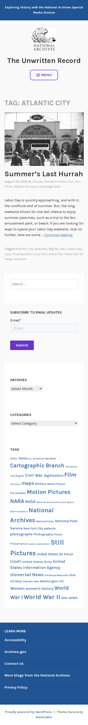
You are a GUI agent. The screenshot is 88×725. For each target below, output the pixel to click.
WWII (73, 598)
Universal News (27, 574)
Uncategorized (49, 186)
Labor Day (74, 249)
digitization (53, 475)
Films (62, 182)
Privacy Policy (16, 687)
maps (27, 483)
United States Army (37, 562)
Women (17, 588)
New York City (33, 528)
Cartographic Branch (37, 465)
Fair (62, 249)
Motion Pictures (25, 186)
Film (70, 474)
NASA (30, 501)
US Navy (16, 581)
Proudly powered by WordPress (28, 712)
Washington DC (52, 581)
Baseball (50, 458)
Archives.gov (15, 652)
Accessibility (15, 640)
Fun (71, 182)
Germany (15, 484)
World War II (42, 597)
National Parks (45, 521)
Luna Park (40, 254)
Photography (43, 534)
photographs (21, 534)
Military (40, 484)
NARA (17, 501)
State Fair (56, 254)
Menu (46, 75)
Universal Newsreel (56, 575)
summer (20, 259)
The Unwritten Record (44, 60)
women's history (39, 589)
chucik (37, 182)
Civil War (34, 475)
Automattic (44, 717)
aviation (38, 458)
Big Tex (53, 249)
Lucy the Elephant (18, 254)
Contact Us (14, 663)
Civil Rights (17, 475)
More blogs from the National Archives (37, 675)
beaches (41, 249)
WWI (64, 598)
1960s (23, 458)
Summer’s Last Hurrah (44, 174)
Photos (58, 534)
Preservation (19, 543)
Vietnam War (31, 581)
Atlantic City (24, 249)
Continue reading (58, 235)
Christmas (71, 466)
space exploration (39, 543)
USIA (72, 575)
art (30, 458)
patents (50, 528)
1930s (14, 458)
